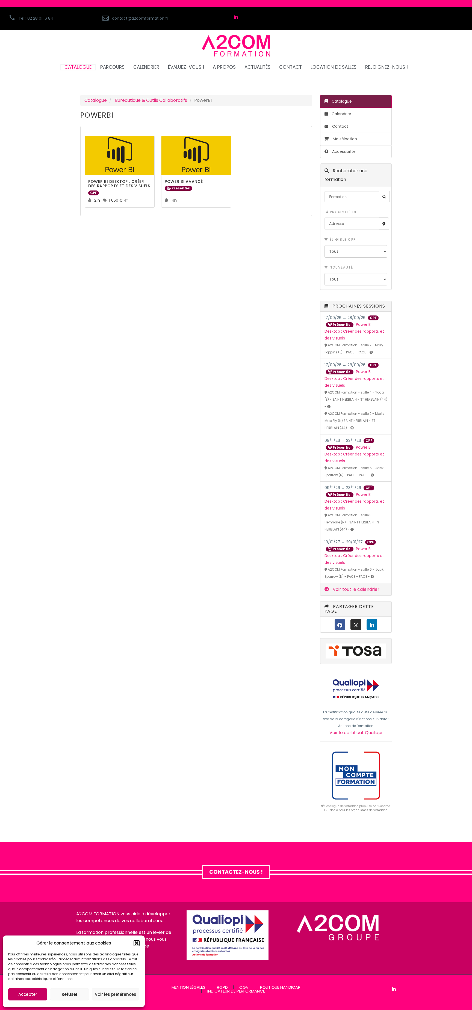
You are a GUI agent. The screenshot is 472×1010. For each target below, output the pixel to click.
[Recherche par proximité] (384, 224)
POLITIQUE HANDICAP (280, 987)
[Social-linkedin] (236, 16)
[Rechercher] (384, 196)
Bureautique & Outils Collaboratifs (151, 100)
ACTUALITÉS (257, 67)
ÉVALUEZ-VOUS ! (186, 67)
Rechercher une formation (345, 175)
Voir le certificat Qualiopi (355, 732)
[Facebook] (340, 624)
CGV (244, 987)
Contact (339, 126)
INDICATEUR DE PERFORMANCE (236, 991)
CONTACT (290, 67)
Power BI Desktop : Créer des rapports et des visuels (354, 331)
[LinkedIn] (372, 624)
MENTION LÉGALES (188, 987)
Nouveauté (340, 267)
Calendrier (341, 114)
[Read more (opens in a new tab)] (154, 18)
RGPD (222, 987)
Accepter (27, 994)
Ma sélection (345, 139)
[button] (136, 943)
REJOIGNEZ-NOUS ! (386, 67)
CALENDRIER (146, 67)
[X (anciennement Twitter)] (355, 624)
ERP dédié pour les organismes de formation (355, 810)
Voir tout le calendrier (355, 589)
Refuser (70, 994)
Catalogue (95, 100)
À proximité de (340, 212)
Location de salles (333, 67)
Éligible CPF (342, 239)
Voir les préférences (115, 994)
